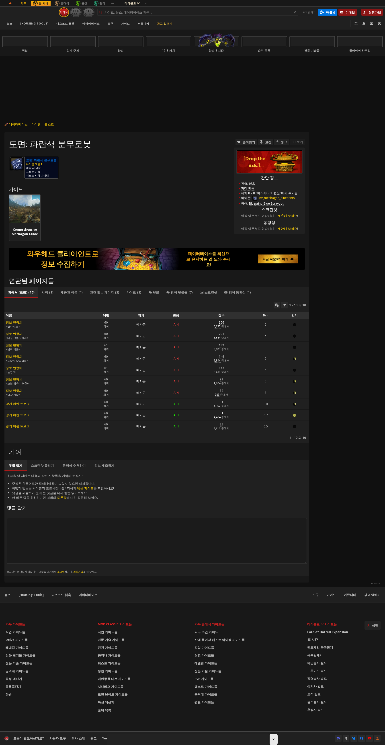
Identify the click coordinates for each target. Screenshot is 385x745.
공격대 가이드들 (17, 671)
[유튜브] (369, 738)
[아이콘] (16, 163)
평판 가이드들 (107, 671)
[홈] (29, 12)
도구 (316, 595)
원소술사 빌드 (317, 702)
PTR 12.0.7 (88, 12)
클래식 (65, 3)
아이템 (36, 124)
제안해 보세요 (287, 228)
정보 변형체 (14, 322)
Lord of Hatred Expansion (327, 632)
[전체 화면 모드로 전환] (356, 23)
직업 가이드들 (15, 632)
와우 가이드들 (15, 624)
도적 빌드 (314, 694)
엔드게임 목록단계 (320, 647)
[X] (346, 738)
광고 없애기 (164, 23)
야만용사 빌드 (317, 663)
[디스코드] (338, 738)
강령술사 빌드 (317, 678)
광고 (93, 738)
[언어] (379, 23)
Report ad (376, 584)
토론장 (61, 497)
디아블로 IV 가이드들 (322, 624)
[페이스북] (361, 738)
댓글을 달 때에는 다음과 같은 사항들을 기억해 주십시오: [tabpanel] (60, 523)
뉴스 (9, 23)
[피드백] (371, 23)
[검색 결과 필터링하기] (284, 305)
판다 (102, 3)
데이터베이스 (91, 23)
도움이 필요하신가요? (28, 738)
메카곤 (141, 324)
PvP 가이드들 (204, 679)
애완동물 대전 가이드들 (114, 679)
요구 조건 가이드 (206, 632)
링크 (284, 142)
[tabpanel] (156, 370)
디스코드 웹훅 (65, 23)
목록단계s (314, 655)
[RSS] (377, 738)
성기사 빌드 (315, 686)
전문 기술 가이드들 (19, 663)
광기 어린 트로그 (17, 404)
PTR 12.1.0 (76, 12)
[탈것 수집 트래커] (157, 259)
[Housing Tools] (31, 595)
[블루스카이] (353, 738)
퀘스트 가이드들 (109, 663)
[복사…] (277, 305)
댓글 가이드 (85, 488)
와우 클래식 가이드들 (209, 624)
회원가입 (78, 571)
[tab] (21, 292)
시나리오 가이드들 (111, 686)
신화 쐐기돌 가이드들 (20, 655)
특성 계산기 (14, 679)
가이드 (125, 23)
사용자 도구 (57, 738)
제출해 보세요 (287, 215)
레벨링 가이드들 (17, 647)
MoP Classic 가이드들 (115, 624)
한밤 (9, 694)
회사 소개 (78, 738)
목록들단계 (13, 686)
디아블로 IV (136, 3)
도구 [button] (110, 23)
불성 (84, 3)
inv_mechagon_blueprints (276, 198)
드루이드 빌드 (317, 671)
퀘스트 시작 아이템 (37, 175)
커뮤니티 (143, 23)
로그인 (61, 571)
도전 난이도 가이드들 (113, 694)
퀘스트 (49, 124)
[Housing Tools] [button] (34, 23)
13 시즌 (312, 639)
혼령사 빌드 (315, 710)
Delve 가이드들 (17, 640)
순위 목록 (104, 710)
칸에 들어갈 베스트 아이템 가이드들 (220, 640)
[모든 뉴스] (10, 3)
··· (112, 3)
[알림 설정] (363, 23)
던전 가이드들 (107, 647)
